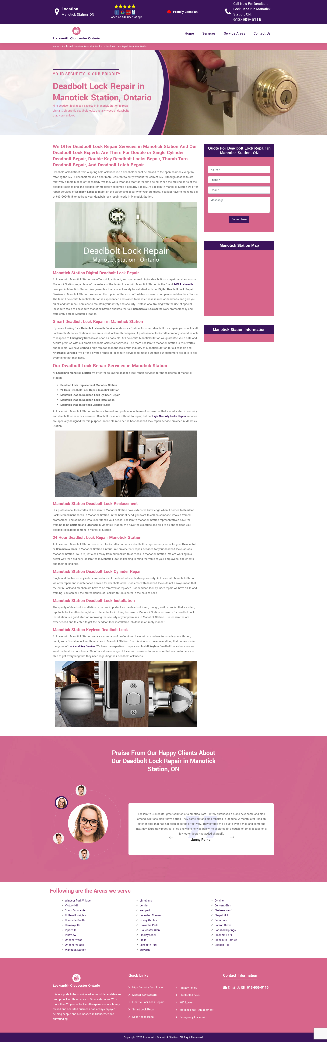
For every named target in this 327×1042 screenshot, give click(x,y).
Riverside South (75, 920)
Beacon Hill (222, 945)
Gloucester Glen (150, 930)
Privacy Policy (188, 988)
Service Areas (234, 33)
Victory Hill (72, 906)
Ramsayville (72, 925)
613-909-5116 (247, 20)
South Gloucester (75, 910)
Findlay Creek (148, 935)
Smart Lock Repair (143, 1010)
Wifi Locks (186, 1003)
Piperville (70, 930)
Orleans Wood (73, 940)
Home (189, 33)
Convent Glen (223, 906)
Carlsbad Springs (225, 930)
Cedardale (221, 920)
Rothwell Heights (75, 915)
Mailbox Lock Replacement (196, 1010)
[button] (84, 854)
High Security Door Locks (148, 987)
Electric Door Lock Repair (148, 1002)
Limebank (146, 901)
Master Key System (144, 995)
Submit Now (239, 219)
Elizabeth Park (148, 945)
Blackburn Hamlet (226, 940)
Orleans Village (74, 945)
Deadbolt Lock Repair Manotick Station (126, 46)
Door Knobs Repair (143, 1017)
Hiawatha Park (149, 925)
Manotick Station (75, 950)
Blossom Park (223, 935)
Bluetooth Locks (190, 995)
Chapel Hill (221, 915)
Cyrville (219, 901)
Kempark (145, 910)
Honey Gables (148, 920)
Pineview (70, 935)
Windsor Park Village (78, 901)
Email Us (234, 987)
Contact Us (262, 33)
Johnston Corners (151, 915)
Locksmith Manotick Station (160, 1038)
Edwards (145, 950)
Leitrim (144, 906)
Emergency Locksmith (193, 1017)
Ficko (143, 940)
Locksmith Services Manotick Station (82, 46)
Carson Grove (223, 925)
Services (209, 33)
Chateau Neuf (223, 910)
